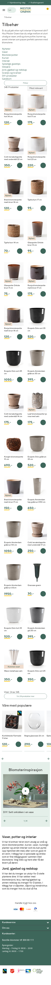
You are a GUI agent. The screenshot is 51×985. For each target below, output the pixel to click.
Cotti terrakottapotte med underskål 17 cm (37, 543)
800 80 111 (28, 940)
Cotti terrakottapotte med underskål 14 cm (13, 415)
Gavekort (6, 78)
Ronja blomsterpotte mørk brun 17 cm (36, 286)
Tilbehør (8, 17)
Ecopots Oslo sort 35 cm (36, 329)
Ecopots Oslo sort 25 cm (36, 672)
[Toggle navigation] (4, 10)
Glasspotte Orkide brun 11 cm (12, 286)
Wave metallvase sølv (13, 671)
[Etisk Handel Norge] (36, 971)
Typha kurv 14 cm (11, 242)
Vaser (5, 51)
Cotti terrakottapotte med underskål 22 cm (13, 158)
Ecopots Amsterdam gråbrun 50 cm (12, 543)
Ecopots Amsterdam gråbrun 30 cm (36, 372)
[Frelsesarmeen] (13, 971)
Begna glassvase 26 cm (34, 736)
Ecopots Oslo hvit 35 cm (13, 629)
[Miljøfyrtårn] (28, 971)
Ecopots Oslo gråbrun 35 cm (37, 458)
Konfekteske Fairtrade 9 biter (11, 737)
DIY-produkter (9, 75)
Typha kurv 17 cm (35, 200)
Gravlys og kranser (11, 72)
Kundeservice (9, 922)
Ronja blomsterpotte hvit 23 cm (36, 158)
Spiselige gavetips (11, 63)
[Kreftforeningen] (20, 971)
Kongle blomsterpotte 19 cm (13, 458)
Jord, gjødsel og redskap (14, 69)
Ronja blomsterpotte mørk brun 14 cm (13, 329)
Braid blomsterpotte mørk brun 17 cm (13, 500)
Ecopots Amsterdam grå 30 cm (36, 629)
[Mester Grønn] (25, 9)
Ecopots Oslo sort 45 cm (13, 372)
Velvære (6, 66)
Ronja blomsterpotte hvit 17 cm (36, 115)
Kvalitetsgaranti (37, 2)
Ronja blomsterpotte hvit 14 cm (13, 115)
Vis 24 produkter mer (25, 696)
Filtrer (25, 83)
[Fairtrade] (6, 971)
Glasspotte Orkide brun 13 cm (35, 243)
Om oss (5, 928)
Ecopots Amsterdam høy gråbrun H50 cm (36, 500)
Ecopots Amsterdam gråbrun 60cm (12, 586)
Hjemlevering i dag (17, 2)
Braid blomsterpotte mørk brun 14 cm (13, 201)
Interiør (6, 60)
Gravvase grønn (34, 585)
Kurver (5, 57)
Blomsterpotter (10, 54)
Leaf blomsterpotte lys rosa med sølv (37, 415)
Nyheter (6, 48)
